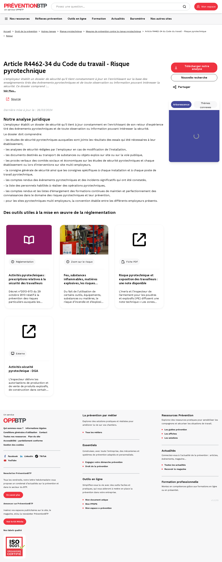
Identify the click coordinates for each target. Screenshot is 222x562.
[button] (206, 6)
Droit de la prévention (26, 31)
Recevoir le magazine (175, 469)
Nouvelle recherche (194, 78)
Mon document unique (96, 500)
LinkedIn (28, 456)
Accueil (7, 31)
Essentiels (90, 445)
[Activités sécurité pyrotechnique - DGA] (29, 331)
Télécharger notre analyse (197, 67)
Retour (9, 36)
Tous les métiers (93, 432)
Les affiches (170, 434)
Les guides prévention (175, 429)
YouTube (12, 460)
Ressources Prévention (177, 415)
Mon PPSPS (91, 504)
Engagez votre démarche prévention (103, 462)
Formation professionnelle (180, 481)
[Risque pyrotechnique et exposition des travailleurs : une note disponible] (139, 240)
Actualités (169, 450)
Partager (184, 87)
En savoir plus (13, 494)
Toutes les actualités (175, 465)
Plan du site (34, 436)
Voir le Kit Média (14, 521)
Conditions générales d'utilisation (20, 432)
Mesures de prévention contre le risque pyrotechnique (113, 31)
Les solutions (171, 438)
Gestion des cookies (13, 445)
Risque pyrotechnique (71, 31)
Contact (43, 432)
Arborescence (181, 104)
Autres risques (48, 31)
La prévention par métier (100, 415)
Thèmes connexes (205, 105)
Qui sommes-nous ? (13, 428)
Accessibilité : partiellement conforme (23, 440)
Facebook (13, 456)
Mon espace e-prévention (98, 508)
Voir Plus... (9, 90)
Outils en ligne (93, 479)
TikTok (43, 456)
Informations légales (35, 428)
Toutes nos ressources (14, 436)
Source (16, 99)
